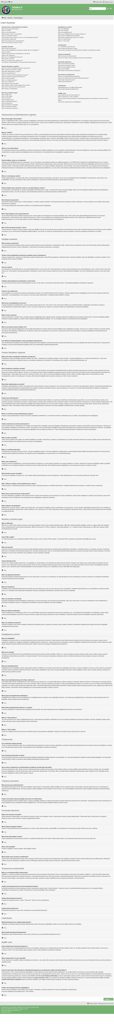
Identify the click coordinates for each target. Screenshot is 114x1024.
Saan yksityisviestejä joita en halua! (67, 48)
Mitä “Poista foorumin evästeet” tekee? (12, 42)
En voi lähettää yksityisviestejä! (66, 46)
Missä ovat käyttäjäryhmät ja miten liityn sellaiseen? (72, 34)
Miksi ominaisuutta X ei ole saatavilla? (68, 96)
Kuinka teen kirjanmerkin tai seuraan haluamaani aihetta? (73, 78)
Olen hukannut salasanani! (9, 39)
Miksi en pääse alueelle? (8, 78)
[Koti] (6, 9)
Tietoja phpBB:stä (42, 950)
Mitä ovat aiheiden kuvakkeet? (10, 108)
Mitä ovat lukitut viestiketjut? (9, 106)
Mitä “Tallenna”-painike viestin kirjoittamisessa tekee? (16, 85)
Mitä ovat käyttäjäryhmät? (65, 32)
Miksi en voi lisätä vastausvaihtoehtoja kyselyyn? (15, 75)
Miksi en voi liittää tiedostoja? (9, 80)
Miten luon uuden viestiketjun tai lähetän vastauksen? (16, 68)
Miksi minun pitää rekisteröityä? (10, 29)
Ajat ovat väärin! (6, 52)
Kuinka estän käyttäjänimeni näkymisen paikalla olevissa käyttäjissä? (20, 50)
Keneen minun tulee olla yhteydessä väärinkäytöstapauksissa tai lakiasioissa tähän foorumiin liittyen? (83, 99)
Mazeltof (16, 1010)
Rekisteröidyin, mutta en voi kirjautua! (12, 34)
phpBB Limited (68, 948)
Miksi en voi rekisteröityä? (9, 32)
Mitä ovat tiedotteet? (7, 103)
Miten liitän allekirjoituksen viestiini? (11, 71)
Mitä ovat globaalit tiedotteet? (9, 101)
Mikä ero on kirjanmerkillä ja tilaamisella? (69, 76)
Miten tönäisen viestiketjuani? (9, 88)
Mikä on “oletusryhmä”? (64, 39)
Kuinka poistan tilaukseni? (65, 81)
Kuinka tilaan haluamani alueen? (66, 79)
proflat (5, 1010)
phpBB (60, 295)
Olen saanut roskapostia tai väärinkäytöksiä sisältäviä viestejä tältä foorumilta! (79, 50)
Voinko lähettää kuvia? (8, 99)
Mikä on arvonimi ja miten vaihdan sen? (12, 60)
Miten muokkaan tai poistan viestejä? (11, 69)
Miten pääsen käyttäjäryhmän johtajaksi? (69, 35)
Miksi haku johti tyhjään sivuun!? (66, 67)
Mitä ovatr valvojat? (63, 30)
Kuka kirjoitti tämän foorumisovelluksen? (69, 95)
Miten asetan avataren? (8, 58)
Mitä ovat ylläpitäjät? (63, 29)
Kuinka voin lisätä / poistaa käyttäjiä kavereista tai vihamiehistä (75, 57)
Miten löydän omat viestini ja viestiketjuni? (69, 70)
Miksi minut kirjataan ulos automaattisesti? (13, 41)
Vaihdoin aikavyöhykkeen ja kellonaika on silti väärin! (16, 53)
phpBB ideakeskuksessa (75, 960)
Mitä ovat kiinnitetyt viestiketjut (10, 104)
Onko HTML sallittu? (7, 96)
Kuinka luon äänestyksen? (9, 73)
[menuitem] (10, 2)
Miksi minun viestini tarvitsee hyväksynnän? (13, 87)
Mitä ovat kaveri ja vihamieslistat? (67, 56)
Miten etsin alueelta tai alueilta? (66, 63)
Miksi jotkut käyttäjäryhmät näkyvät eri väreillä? (71, 37)
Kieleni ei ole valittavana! (8, 55)
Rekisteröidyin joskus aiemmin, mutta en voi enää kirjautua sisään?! (20, 37)
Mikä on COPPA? (6, 30)
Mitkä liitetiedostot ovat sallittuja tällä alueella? (70, 87)
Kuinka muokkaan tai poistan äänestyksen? (13, 76)
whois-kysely (26, 974)
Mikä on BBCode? (6, 94)
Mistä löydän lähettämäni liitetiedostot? (68, 89)
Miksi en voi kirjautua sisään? (9, 35)
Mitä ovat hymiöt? (6, 98)
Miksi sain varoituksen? (8, 81)
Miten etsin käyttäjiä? (63, 68)
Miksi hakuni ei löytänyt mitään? (66, 65)
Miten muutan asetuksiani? (9, 48)
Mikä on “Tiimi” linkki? (64, 41)
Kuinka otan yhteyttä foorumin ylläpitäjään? (69, 102)
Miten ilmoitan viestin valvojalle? (10, 83)
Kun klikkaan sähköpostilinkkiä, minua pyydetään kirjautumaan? (19, 62)
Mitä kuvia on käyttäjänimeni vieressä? (12, 57)
